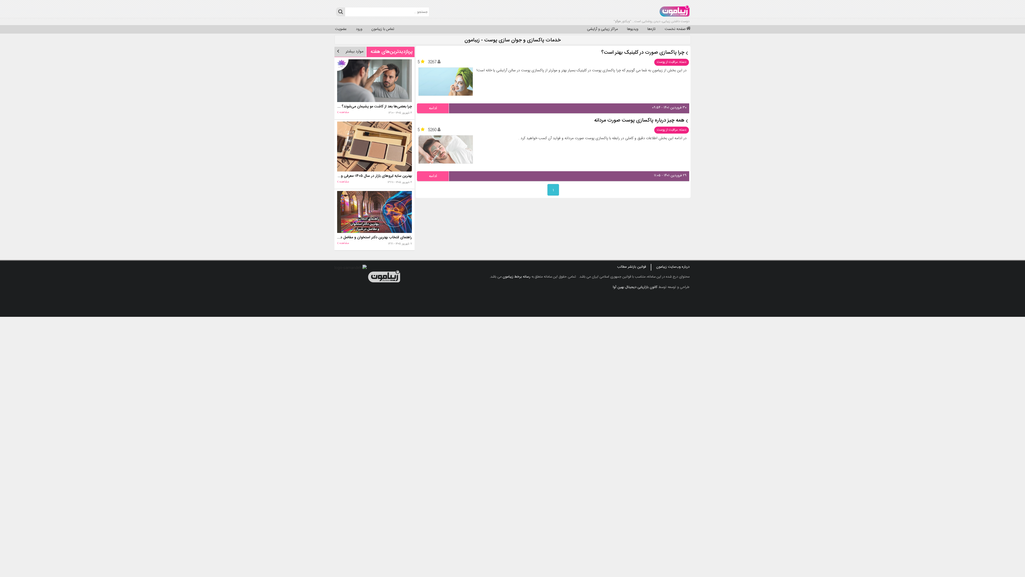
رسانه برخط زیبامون (516, 277)
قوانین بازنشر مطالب (631, 267)
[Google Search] (340, 12)
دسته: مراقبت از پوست (671, 62)
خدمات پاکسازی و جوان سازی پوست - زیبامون (512, 40)
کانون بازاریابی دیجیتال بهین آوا (635, 287)
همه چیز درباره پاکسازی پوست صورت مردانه (639, 120)
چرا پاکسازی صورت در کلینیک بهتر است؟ (642, 53)
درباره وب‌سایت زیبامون (672, 267)
